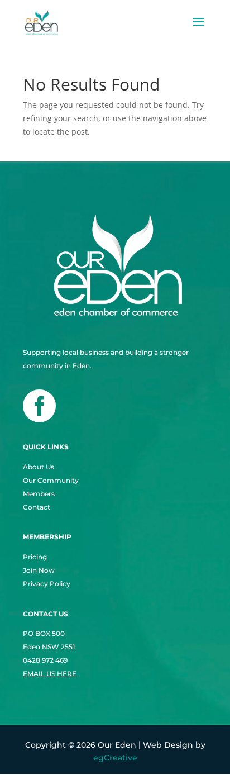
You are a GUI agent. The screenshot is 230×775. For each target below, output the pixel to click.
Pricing (35, 557)
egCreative (115, 758)
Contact (36, 507)
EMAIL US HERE (49, 673)
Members (39, 493)
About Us (38, 467)
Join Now (39, 570)
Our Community (51, 480)
